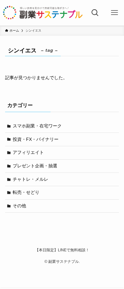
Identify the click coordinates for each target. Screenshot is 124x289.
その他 (19, 205)
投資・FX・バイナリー (36, 139)
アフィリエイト (28, 152)
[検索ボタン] (95, 13)
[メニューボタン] (114, 13)
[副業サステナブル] (43, 13)
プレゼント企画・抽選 (35, 165)
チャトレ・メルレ (30, 179)
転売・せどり (26, 192)
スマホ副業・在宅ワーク (37, 125)
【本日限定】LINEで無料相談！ (62, 250)
